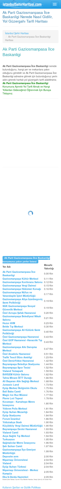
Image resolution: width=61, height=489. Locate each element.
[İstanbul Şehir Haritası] (22, 4)
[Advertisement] (30, 133)
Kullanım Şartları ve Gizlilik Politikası (22, 487)
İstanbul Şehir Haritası (17, 33)
